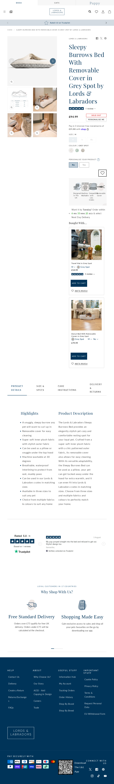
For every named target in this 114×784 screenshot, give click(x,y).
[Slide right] (53, 61)
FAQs (11, 707)
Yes (84, 165)
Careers (37, 701)
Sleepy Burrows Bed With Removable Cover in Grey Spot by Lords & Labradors (53, 30)
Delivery (12, 683)
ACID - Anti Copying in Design (43, 692)
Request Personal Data (93, 705)
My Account (65, 683)
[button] (4, 11)
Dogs (19, 3)
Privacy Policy (91, 686)
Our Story (38, 683)
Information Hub (67, 677)
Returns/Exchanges (17, 699)
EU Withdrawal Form (94, 714)
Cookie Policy (91, 679)
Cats (57, 3)
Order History (66, 697)
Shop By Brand (66, 704)
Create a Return (16, 690)
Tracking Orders (67, 690)
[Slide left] (12, 61)
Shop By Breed (66, 710)
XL (93, 140)
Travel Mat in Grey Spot (81, 263)
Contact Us (13, 677)
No (73, 165)
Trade (36, 707)
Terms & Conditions (89, 695)
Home (9, 30)
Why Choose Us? (42, 677)
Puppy (95, 3)
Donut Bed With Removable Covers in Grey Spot (83, 335)
